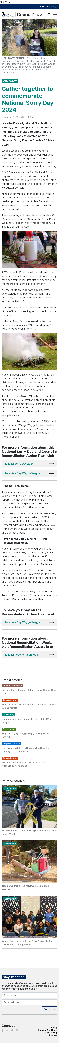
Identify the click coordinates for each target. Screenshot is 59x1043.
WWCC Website (47, 6)
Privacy (53, 1027)
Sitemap (53, 1035)
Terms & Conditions (47, 1030)
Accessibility (51, 1032)
